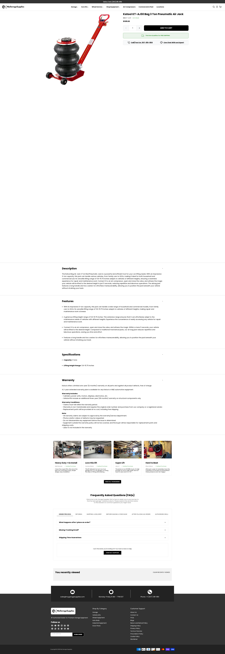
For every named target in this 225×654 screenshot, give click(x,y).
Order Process (65, 514)
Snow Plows (96, 626)
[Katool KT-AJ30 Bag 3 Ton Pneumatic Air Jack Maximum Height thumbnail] (44, 307)
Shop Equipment (112, 7)
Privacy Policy (135, 628)
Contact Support (112, 553)
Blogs (132, 620)
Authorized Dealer (162, 514)
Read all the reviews (112, 482)
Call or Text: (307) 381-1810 (112, 2)
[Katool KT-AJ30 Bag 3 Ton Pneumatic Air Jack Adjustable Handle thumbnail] (44, 288)
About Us (133, 612)
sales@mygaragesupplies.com (72, 597)
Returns (78, 514)
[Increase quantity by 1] (139, 28)
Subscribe (78, 634)
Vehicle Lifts (96, 615)
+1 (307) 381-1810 (152, 597)
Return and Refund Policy (139, 623)
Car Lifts (84, 7)
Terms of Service (136, 631)
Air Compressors (129, 7)
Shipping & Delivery (94, 514)
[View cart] (220, 7)
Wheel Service (97, 7)
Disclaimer (134, 639)
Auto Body (95, 620)
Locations (160, 7)
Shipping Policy (135, 626)
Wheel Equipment (98, 618)
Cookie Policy (134, 636)
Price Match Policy (136, 634)
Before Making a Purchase (116, 514)
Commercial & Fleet (146, 7)
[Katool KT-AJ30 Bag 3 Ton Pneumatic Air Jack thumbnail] (44, 268)
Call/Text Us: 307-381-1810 (142, 43)
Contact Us (134, 615)
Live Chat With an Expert (174, 43)
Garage (74, 7)
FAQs (132, 618)
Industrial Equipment (99, 623)
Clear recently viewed (161, 572)
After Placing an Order (141, 514)
